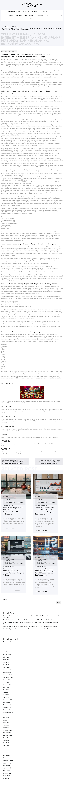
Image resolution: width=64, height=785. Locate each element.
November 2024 (8, 707)
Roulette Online (15, 15)
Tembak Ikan (7, 773)
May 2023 (6, 740)
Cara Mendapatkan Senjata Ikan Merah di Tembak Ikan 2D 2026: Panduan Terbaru (27, 629)
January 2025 (7, 702)
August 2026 (7, 654)
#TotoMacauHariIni (9, 504)
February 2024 (7, 730)
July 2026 (6, 657)
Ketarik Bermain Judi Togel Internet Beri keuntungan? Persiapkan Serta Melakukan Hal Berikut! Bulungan (13, 462)
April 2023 (6, 742)
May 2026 (6, 662)
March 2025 (6, 697)
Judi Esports (44, 11)
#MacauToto (7, 499)
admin (12, 505)
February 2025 (7, 700)
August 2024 (7, 715)
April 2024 (6, 725)
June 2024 (6, 720)
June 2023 (6, 737)
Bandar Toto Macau (32, 5)
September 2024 (8, 712)
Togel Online (42, 15)
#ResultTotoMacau (9, 501)
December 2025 (7, 674)
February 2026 (7, 669)
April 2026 (6, 664)
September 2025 (8, 682)
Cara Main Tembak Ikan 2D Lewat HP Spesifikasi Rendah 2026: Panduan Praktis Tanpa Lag (30, 620)
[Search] (61, 15)
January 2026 (7, 672)
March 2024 (6, 727)
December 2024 (7, 705)
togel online (14, 106)
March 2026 (6, 667)
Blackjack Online (30, 11)
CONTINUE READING (9, 529)
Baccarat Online (13, 11)
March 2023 (6, 745)
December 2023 (7, 735)
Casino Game (7, 763)
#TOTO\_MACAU (8, 502)
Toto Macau (28, 19)
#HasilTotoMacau (9, 498)
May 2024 (6, 722)
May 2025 (6, 692)
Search (5, 599)
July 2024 (6, 717)
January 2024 (7, 732)
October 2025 (7, 680)
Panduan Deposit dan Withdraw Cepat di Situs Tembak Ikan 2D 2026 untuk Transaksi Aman (30, 626)
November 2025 (8, 677)
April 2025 (6, 695)
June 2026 (6, 659)
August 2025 (7, 685)
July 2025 (6, 687)
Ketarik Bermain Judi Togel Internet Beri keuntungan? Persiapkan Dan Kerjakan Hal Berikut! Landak (49, 462)
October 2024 (7, 710)
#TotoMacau (18, 502)
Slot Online (29, 15)
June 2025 (6, 690)
